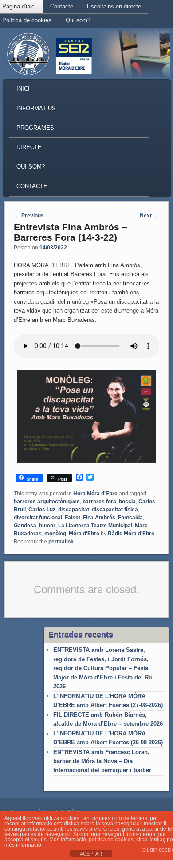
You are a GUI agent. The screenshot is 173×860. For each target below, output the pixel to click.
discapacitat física (115, 509)
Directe (29, 147)
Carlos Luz (41, 509)
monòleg (55, 533)
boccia (127, 501)
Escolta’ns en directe (114, 6)
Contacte (61, 6)
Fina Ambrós (99, 517)
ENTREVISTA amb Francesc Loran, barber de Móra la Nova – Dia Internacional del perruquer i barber (102, 761)
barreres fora (99, 501)
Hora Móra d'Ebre (95, 493)
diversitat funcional (38, 517)
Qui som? (78, 20)
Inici (23, 88)
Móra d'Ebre (84, 533)
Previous (29, 216)
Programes (35, 128)
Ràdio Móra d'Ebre (131, 533)
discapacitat (73, 509)
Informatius (36, 108)
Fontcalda (130, 517)
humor (47, 525)
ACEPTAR (91, 853)
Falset (72, 517)
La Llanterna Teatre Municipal (95, 525)
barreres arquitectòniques (47, 501)
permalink (61, 542)
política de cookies (111, 839)
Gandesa (25, 525)
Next (149, 216)
